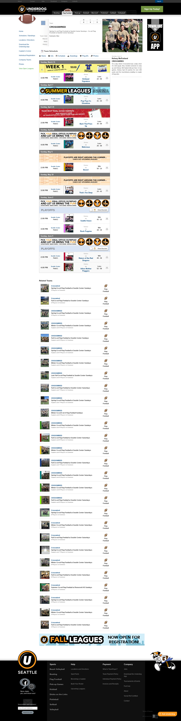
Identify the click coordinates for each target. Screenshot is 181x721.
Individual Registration (27, 55)
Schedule (61, 56)
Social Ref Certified (131, 696)
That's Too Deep (85, 193)
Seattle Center (55, 76)
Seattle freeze (85, 221)
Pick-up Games (56, 684)
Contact (32, 1)
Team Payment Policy (110, 674)
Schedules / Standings (27, 36)
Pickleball (54, 699)
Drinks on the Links (58, 694)
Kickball (53, 689)
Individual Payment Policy (112, 679)
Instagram (64, 1)
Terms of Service (148, 711)
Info (51, 56)
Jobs (43, 1)
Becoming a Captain (78, 679)
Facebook (54, 1)
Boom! (86, 170)
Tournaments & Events (132, 681)
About (20, 1)
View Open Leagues (26, 69)
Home (21, 31)
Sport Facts (75, 674)
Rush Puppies (86, 231)
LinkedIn (75, 1)
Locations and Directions (80, 669)
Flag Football (56, 679)
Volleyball (54, 709)
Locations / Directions (26, 40)
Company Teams (25, 60)
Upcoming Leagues (78, 689)
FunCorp (127, 686)
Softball (53, 704)
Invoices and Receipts (111, 684)
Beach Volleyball (57, 669)
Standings (74, 56)
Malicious (86, 147)
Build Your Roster (77, 684)
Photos (21, 64)
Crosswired (55, 286)
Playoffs (85, 56)
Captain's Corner (25, 51)
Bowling (53, 674)
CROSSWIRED (56, 311)
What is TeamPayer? (110, 669)
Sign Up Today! (152, 9)
